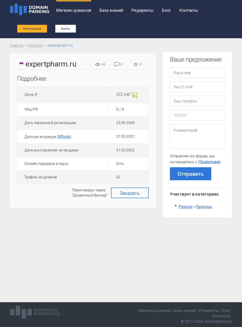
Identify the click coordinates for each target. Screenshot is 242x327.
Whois (64, 136)
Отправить (190, 174)
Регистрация (32, 28)
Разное (186, 206)
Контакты (188, 10)
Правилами (209, 161)
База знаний (111, 10)
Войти (65, 28)
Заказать (130, 193)
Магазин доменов (73, 10)
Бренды (204, 206)
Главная (16, 45)
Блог (166, 10)
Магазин (35, 45)
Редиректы (142, 10)
